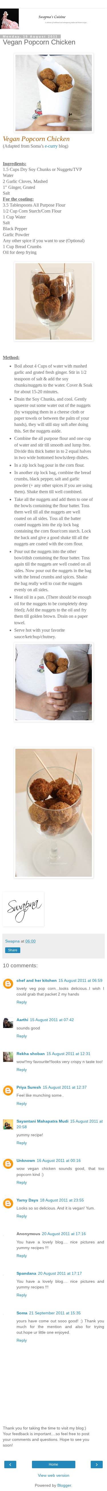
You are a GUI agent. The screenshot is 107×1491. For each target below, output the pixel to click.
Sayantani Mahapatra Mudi (42, 1121)
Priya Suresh (29, 1087)
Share (12, 950)
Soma (22, 1313)
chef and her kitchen (37, 980)
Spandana (26, 1273)
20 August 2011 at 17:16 (64, 1233)
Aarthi (22, 1019)
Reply (22, 1002)
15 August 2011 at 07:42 (52, 1019)
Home (53, 1464)
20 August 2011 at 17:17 (60, 1273)
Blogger (64, 1485)
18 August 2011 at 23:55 (62, 1200)
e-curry (51, 146)
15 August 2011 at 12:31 (68, 1053)
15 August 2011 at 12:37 (65, 1087)
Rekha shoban (31, 1053)
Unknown (26, 1160)
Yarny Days (27, 1200)
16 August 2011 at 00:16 (59, 1160)
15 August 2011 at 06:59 (80, 980)
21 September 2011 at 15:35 (55, 1313)
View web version (53, 1475)
